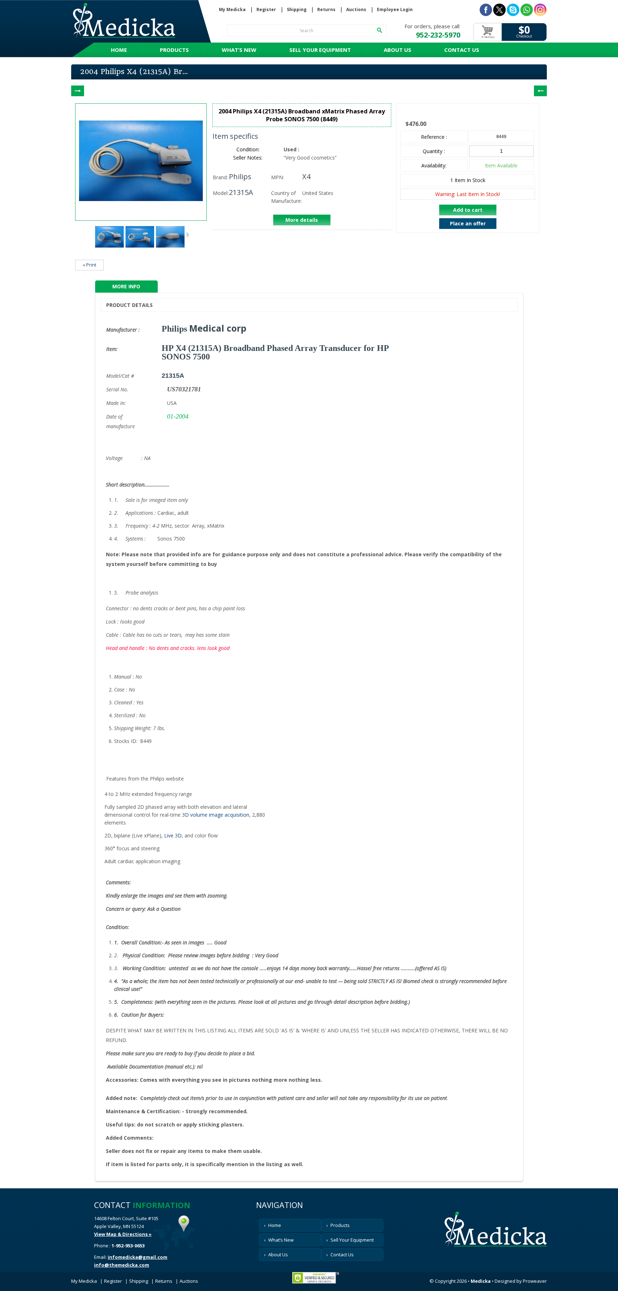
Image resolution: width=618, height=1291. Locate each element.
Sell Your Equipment (320, 49)
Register (266, 9)
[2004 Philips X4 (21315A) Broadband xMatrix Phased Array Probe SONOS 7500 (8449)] (109, 249)
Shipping (296, 9)
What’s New (239, 49)
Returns (326, 9)
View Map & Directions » (123, 1234)
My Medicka (232, 9)
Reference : (434, 136)
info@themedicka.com (121, 1265)
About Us (397, 49)
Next (188, 234)
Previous (90, 234)
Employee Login (395, 9)
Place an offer (468, 223)
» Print (89, 265)
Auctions (356, 9)
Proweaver (535, 1281)
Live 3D (173, 835)
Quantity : (434, 151)
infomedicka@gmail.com (137, 1257)
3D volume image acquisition (215, 814)
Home (119, 49)
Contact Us (461, 49)
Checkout (524, 36)
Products (174, 49)
